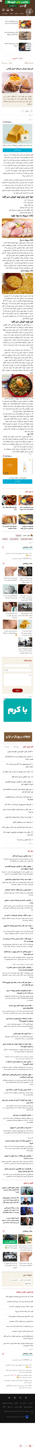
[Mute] (7, 473)
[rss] (26, 1398)
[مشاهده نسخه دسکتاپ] (8, 10)
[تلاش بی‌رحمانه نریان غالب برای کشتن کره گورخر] (25, 35)
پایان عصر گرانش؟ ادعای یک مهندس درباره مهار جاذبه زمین (17, 1101)
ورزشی (16, 13)
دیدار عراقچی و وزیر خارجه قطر (21, 777)
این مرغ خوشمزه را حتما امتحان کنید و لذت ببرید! (11, 22)
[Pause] (4, 473)
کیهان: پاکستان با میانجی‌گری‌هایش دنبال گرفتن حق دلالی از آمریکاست (17, 1076)
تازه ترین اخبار (28, 746)
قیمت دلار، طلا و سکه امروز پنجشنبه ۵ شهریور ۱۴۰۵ (18, 927)
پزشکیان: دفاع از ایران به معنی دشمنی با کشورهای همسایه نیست (20, 968)
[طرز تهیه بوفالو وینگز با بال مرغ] (9, 500)
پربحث (6, 746)
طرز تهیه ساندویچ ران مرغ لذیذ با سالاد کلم (18, 804)
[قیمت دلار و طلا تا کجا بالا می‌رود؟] (25, 47)
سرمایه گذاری (17, 150)
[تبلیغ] (17, 3)
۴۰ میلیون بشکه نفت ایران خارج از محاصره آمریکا (19, 1142)
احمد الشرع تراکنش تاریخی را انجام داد (22, 1331)
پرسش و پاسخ (28, 1407)
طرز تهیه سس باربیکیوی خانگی (22, 822)
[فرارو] (29, 12)
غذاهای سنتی (14, 539)
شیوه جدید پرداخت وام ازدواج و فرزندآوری (18, 817)
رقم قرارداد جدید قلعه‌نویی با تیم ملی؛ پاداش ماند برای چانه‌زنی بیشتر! (18, 1170)
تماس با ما (23, 1403)
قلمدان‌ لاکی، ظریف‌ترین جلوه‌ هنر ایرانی (19, 751)
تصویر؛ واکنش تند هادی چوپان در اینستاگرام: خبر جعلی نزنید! (18, 953)
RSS (4, 1407)
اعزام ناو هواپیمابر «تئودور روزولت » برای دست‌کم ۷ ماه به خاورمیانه (20, 991)
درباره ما (30, 1403)
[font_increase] (31, 111)
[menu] (3, 10)
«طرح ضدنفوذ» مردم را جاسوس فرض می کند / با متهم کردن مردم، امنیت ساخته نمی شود (10, 1220)
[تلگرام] (9, 1398)
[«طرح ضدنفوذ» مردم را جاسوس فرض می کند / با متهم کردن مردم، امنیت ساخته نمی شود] (27, 1221)
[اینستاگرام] (15, 1398)
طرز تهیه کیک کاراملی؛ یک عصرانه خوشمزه (10, 527)
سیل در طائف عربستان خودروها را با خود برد (17, 915)
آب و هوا (10, 1407)
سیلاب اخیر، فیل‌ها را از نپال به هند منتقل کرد (16, 772)
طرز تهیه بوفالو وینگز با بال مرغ (10, 508)
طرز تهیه (18, 535)
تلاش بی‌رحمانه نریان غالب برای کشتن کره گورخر (11, 33)
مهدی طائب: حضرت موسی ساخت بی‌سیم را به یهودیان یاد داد (18, 940)
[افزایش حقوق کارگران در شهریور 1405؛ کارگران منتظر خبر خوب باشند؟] (27, 1191)
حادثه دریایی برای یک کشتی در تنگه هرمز (18, 1089)
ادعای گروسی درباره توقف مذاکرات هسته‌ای (18, 890)
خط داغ (30, 851)
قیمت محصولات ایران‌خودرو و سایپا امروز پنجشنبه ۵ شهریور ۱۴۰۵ (19, 1019)
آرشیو (16, 1403)
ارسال (17, 690)
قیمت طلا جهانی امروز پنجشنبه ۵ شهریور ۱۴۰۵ (21, 1316)
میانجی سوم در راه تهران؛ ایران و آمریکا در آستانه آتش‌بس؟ (19, 1063)
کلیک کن (17, 481)
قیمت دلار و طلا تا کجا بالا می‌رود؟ (11, 45)
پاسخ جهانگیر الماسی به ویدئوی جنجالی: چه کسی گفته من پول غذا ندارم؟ (18, 1337)
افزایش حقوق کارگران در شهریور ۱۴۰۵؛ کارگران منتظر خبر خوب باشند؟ (10, 1190)
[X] (20, 1398)
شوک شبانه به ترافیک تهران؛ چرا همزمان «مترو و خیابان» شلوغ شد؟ (18, 1045)
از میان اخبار (29, 492)
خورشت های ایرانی (26, 539)
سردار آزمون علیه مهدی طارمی (22, 1033)
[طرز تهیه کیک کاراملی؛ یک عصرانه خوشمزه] (9, 519)
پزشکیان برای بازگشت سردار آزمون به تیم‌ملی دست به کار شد (18, 1157)
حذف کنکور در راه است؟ (24, 840)
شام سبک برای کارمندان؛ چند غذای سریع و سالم (16, 827)
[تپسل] (3, 122)
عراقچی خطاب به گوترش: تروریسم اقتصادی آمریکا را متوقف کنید (19, 867)
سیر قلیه (5, 539)
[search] (12, 10)
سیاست (22, 13)
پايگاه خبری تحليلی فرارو (13, 1411)
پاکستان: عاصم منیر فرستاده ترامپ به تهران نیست (19, 901)
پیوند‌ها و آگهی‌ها (7, 1403)
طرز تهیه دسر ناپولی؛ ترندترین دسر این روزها (27, 527)
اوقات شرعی (18, 1407)
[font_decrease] (22, 111)
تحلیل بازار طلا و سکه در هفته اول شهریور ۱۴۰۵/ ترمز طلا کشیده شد (17, 983)
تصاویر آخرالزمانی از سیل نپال (22, 1115)
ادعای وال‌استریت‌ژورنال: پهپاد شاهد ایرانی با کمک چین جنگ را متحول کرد (18, 1344)
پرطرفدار (16, 746)
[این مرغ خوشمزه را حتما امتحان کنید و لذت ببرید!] (25, 24)
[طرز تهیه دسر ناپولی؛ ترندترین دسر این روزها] (25, 519)
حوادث (11, 13)
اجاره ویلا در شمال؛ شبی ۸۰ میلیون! (20, 1127)
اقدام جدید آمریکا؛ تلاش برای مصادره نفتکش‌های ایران (21, 1006)
